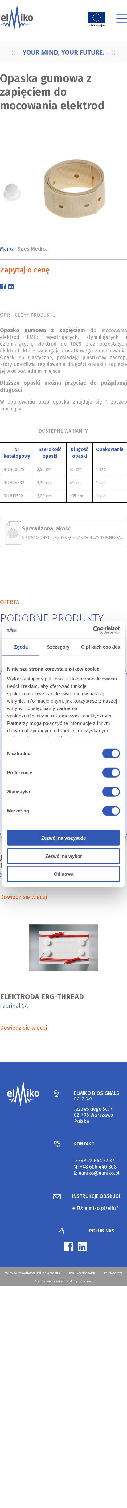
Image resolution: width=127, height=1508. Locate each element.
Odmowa (63, 874)
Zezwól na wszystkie (63, 838)
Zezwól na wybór (63, 855)
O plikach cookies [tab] (100, 647)
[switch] (110, 774)
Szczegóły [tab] (58, 647)
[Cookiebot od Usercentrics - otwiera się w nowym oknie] (93, 630)
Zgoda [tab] (21, 647)
